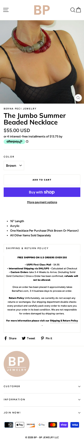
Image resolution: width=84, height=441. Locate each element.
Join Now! (12, 412)
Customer (12, 386)
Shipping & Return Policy (64, 320)
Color (9, 156)
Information (14, 399)
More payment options (42, 202)
